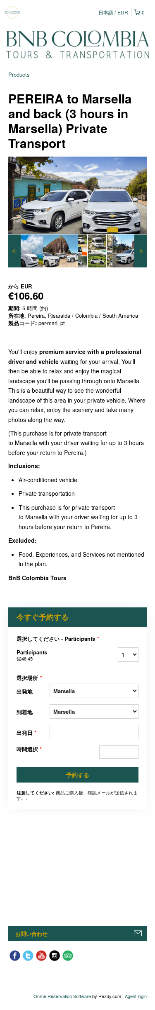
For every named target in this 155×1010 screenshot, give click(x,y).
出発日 (26, 732)
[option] (25, 250)
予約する (77, 775)
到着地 (25, 712)
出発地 (25, 691)
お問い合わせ (31, 933)
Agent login (136, 996)
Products (19, 74)
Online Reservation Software (62, 996)
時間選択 (29, 749)
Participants (32, 655)
